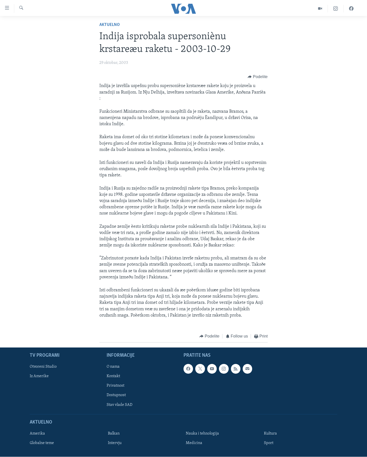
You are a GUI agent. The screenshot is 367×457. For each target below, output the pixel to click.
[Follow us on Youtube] (212, 369)
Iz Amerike (39, 376)
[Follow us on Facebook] (188, 369)
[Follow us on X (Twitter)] (200, 369)
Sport (268, 443)
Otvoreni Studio (43, 367)
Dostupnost (116, 395)
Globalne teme (42, 443)
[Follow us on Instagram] (223, 369)
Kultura (270, 434)
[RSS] (235, 369)
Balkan (114, 434)
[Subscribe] (247, 369)
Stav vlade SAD (119, 405)
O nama (113, 367)
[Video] (320, 8)
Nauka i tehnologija (202, 434)
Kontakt (113, 376)
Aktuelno (109, 25)
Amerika (37, 434)
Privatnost (115, 386)
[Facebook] (351, 8)
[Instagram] (336, 8)
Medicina (194, 443)
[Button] (258, 77)
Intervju (115, 443)
